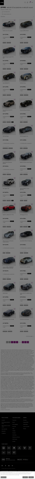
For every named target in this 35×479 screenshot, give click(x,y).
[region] (17, 475)
